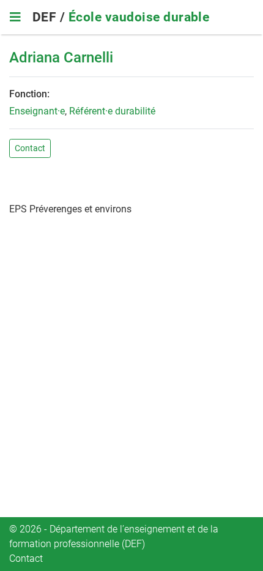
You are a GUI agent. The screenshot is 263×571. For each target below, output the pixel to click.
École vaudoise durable (139, 17)
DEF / (50, 17)
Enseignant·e (37, 111)
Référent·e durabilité (112, 111)
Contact (30, 148)
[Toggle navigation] (15, 17)
